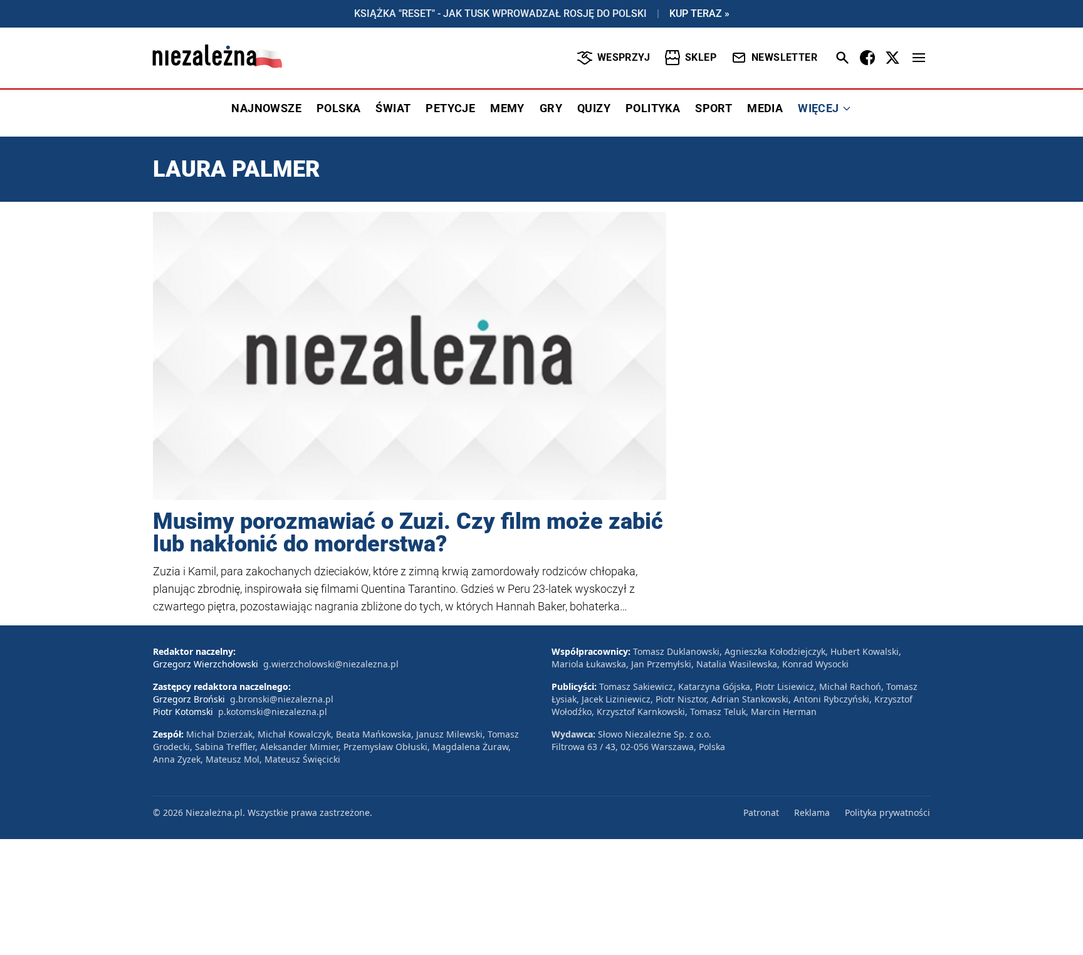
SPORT (713, 108)
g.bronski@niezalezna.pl (281, 699)
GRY (551, 108)
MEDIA (765, 108)
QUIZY (593, 108)
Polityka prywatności (887, 812)
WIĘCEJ (818, 108)
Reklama (812, 812)
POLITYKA (652, 108)
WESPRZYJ (623, 57)
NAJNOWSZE (266, 108)
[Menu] (919, 57)
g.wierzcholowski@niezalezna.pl (331, 664)
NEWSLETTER (784, 57)
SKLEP (700, 57)
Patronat (761, 812)
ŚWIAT (393, 108)
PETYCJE (450, 108)
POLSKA (338, 108)
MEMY (507, 108)
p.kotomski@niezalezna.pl (272, 712)
